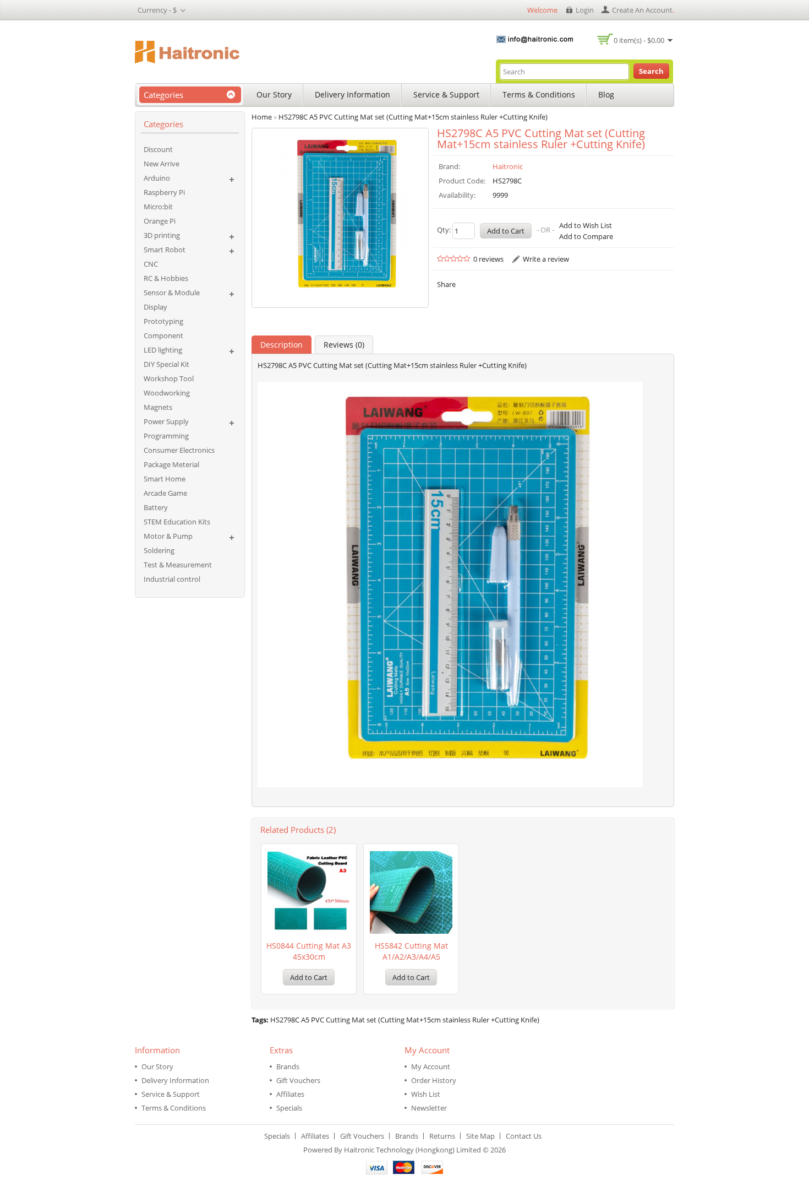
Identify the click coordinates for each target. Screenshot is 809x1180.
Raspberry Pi (164, 192)
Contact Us (524, 1136)
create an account (642, 10)
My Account (430, 1066)
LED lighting (163, 350)
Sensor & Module (172, 292)
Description (281, 344)
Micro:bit (158, 207)
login (585, 10)
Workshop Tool (169, 378)
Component (163, 335)
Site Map (480, 1136)
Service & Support (446, 94)
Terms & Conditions (538, 94)
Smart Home (164, 479)
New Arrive (161, 164)
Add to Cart (308, 977)
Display (155, 307)
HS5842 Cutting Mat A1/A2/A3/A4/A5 (411, 951)
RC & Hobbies (166, 278)
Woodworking (167, 393)
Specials (289, 1108)
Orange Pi (160, 221)
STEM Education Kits (177, 522)
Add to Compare (586, 236)
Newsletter (429, 1108)
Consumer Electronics (179, 450)
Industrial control (172, 579)
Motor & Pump (168, 536)
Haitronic (508, 166)
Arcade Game (165, 493)
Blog (606, 94)
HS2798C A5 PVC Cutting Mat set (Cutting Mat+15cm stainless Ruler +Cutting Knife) (404, 1020)
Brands (287, 1066)
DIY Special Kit (166, 364)
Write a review (546, 259)
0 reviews (488, 259)
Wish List (425, 1094)
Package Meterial (171, 464)
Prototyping (163, 321)
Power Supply (166, 421)
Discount (158, 149)
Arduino (157, 178)
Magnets (158, 407)
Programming (166, 436)
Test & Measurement (178, 565)
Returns (442, 1136)
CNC (151, 264)
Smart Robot (164, 250)
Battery (156, 507)
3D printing (162, 235)
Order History (433, 1080)
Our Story (274, 94)
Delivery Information (352, 94)
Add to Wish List (585, 225)
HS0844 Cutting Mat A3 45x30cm (308, 951)
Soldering (159, 550)
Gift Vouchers (298, 1080)
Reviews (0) (344, 344)
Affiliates (290, 1094)
